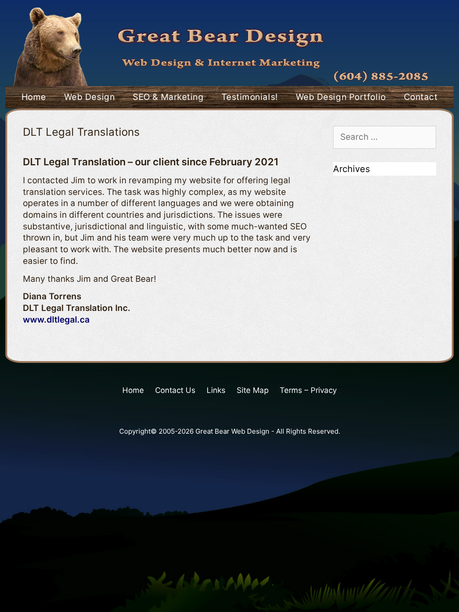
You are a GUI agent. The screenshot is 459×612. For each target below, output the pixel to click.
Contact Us (175, 390)
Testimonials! (249, 97)
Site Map (252, 390)
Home (34, 97)
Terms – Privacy (308, 390)
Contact (421, 97)
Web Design (89, 97)
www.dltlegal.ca (56, 320)
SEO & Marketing (168, 97)
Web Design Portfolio (341, 97)
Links (216, 390)
